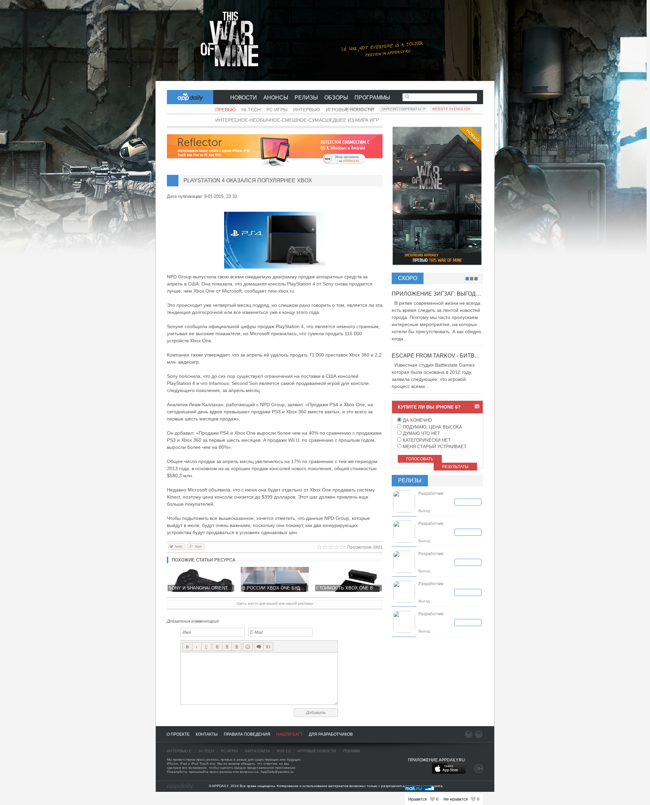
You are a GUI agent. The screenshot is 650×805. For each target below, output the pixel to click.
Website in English (451, 109)
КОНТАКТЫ (207, 734)
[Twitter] (177, 546)
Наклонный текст (197, 646)
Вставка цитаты (259, 646)
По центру (227, 646)
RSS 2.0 (283, 751)
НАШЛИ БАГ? (289, 734)
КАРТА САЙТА (257, 751)
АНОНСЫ (275, 97)
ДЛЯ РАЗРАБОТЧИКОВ (331, 734)
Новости (243, 97)
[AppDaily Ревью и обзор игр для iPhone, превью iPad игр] (180, 786)
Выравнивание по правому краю (236, 646)
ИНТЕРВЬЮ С (179, 751)
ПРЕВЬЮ (225, 109)
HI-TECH (206, 751)
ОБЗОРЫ (336, 97)
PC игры (276, 109)
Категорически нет (426, 440)
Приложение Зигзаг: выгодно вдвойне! (452, 294)
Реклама (351, 751)
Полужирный (187, 646)
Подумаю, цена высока (432, 427)
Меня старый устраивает (434, 446)
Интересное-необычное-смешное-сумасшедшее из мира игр (297, 120)
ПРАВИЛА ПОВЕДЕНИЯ (247, 734)
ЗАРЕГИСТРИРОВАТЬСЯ (403, 109)
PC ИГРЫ (229, 751)
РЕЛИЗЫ (306, 97)
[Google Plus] (195, 546)
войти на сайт (360, 109)
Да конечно (417, 420)
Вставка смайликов (248, 646)
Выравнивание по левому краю (217, 646)
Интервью (306, 109)
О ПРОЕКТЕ (178, 734)
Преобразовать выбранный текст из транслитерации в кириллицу (268, 646)
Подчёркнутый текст (206, 646)
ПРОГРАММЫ (372, 97)
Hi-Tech (251, 109)
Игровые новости (317, 751)
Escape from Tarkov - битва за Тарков (450, 356)
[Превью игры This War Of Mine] (325, 40)
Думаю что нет (421, 433)
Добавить (316, 712)
